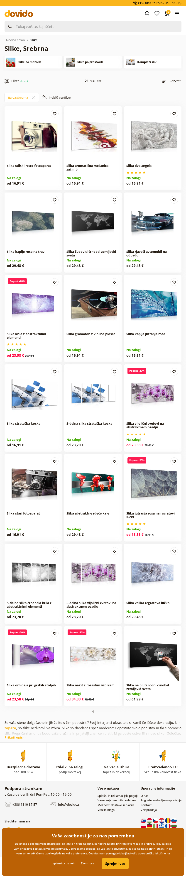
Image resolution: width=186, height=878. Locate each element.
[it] (156, 826)
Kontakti (146, 805)
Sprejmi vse (115, 863)
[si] (174, 820)
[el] (162, 826)
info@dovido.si (69, 804)
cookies (90, 849)
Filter (19, 81)
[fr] (168, 826)
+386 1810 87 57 (24, 804)
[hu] (150, 820)
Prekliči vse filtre (60, 97)
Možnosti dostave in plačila (116, 805)
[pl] (144, 826)
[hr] (162, 820)
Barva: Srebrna (18, 97)
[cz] (156, 820)
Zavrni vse (87, 863)
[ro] (168, 820)
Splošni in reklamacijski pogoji (117, 796)
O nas (144, 796)
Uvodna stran (15, 40)
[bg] (174, 826)
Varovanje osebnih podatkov (117, 800)
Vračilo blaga (106, 810)
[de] (150, 826)
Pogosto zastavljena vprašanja (161, 800)
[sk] (144, 820)
